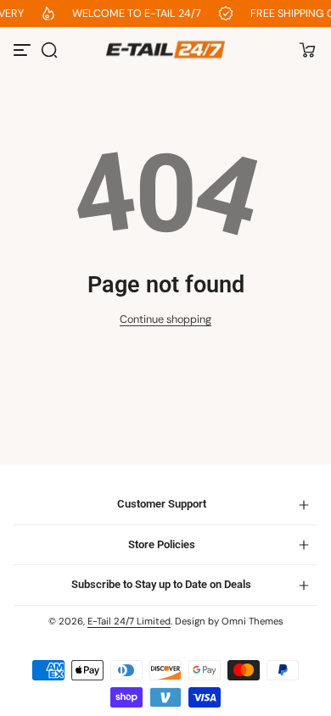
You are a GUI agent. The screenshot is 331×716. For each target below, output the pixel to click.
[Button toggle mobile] (24, 50)
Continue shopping (165, 319)
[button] (49, 50)
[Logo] (165, 49)
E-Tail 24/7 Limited (129, 621)
